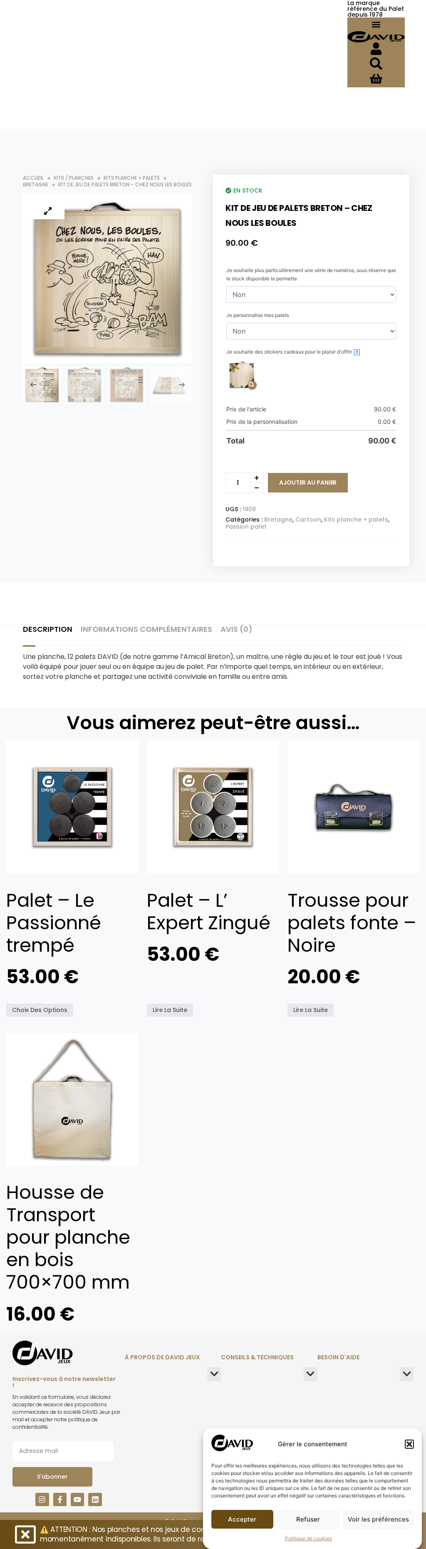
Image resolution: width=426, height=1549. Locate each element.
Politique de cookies (308, 1538)
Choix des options (39, 1010)
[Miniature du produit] (47, 211)
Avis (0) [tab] (236, 629)
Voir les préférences (378, 1519)
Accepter (242, 1519)
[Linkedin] (95, 1499)
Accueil (33, 178)
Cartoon (308, 519)
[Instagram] (42, 1499)
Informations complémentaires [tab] (146, 629)
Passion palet (246, 526)
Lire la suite (170, 1010)
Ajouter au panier (308, 482)
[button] (409, 1444)
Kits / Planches (74, 178)
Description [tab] (47, 629)
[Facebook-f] (60, 1499)
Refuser (308, 1519)
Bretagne (35, 184)
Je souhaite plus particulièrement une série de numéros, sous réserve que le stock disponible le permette (311, 274)
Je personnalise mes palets (257, 315)
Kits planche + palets (132, 178)
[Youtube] (77, 1499)
